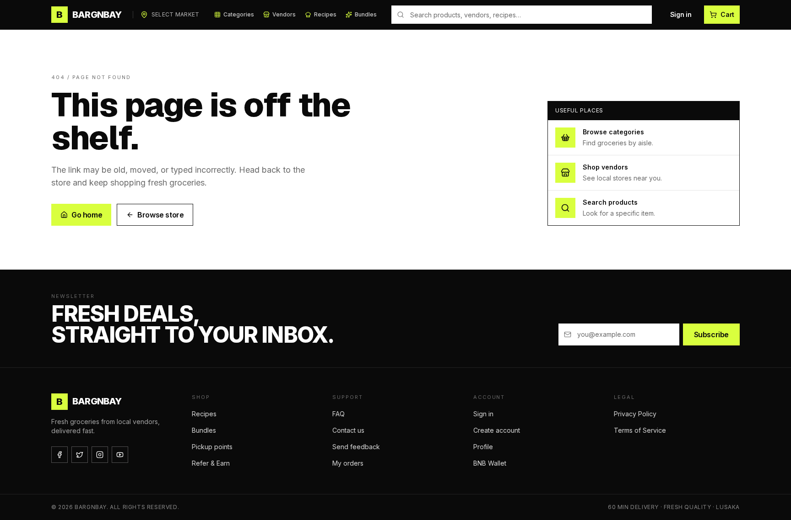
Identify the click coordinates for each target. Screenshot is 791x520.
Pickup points (212, 447)
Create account (496, 430)
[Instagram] (100, 454)
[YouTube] (120, 454)
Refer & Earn (211, 463)
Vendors (284, 14)
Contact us (348, 430)
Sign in (681, 14)
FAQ (338, 414)
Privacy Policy (635, 414)
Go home (86, 214)
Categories (238, 14)
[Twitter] (79, 454)
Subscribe (711, 334)
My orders (347, 463)
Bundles (366, 14)
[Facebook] (59, 454)
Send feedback (356, 447)
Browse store (160, 214)
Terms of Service (640, 430)
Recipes (325, 14)
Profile (483, 447)
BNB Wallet (489, 463)
